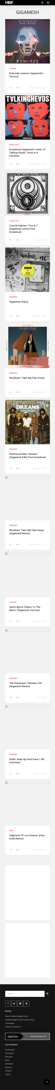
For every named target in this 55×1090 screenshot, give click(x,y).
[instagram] (26, 1003)
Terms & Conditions (13, 1026)
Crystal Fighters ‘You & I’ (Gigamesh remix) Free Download (23, 229)
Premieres (9, 1063)
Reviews (8, 1067)
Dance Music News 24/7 (38, 1036)
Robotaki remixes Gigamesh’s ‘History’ (26, 75)
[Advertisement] (27, 893)
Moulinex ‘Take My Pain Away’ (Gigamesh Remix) (26, 532)
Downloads (9, 1049)
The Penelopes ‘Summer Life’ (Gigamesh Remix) (25, 685)
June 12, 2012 (40, 697)
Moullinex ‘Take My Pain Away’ (27, 378)
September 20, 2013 (37, 163)
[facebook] (8, 1003)
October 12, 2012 (39, 392)
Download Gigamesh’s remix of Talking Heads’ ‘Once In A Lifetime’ (27, 153)
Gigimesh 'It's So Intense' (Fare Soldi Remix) (27, 837)
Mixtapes (9, 1056)
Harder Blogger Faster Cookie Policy (19, 1019)
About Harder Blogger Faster (16, 1016)
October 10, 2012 (39, 468)
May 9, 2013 (41, 240)
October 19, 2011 (39, 849)
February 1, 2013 (39, 316)
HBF (9, 2)
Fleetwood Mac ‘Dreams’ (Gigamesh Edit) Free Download (27, 456)
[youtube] (20, 1003)
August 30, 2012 (39, 621)
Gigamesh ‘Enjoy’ (18, 302)
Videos (8, 1074)
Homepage (9, 1023)
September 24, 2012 (37, 544)
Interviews (9, 1053)
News (7, 1060)
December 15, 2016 (38, 87)
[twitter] (14, 1003)
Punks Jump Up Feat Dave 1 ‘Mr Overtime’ (26, 761)
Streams (8, 1070)
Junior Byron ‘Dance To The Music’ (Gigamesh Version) (24, 608)
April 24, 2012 (40, 773)
